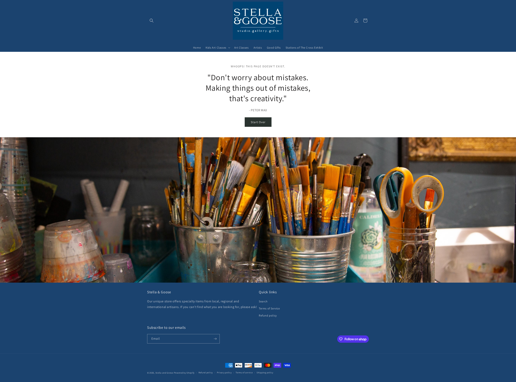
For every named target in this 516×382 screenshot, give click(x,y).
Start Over (258, 122)
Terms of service (244, 372)
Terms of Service (269, 308)
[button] (151, 20)
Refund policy (268, 315)
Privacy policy (224, 372)
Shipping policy (265, 372)
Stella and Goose (164, 372)
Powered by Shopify (184, 372)
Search (263, 301)
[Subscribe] (215, 338)
